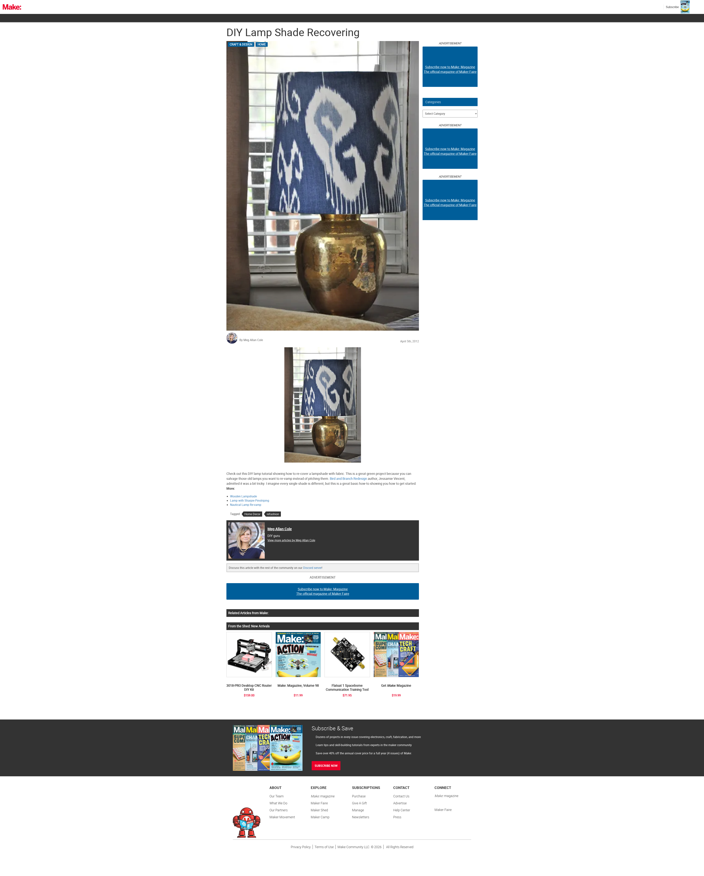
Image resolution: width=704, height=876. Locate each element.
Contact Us (401, 796)
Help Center (401, 810)
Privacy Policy (301, 847)
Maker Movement (282, 817)
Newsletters (360, 817)
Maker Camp (320, 817)
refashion (273, 514)
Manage (358, 810)
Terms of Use (324, 847)
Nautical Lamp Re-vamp (245, 505)
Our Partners (279, 810)
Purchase (359, 796)
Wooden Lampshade (243, 496)
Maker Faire (319, 803)
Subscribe (672, 7)
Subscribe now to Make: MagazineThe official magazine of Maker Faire (322, 591)
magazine (323, 796)
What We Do (278, 803)
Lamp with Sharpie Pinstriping (249, 500)
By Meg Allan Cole (251, 340)
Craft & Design (241, 44)
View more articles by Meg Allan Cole (291, 540)
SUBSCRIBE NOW (326, 766)
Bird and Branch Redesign (348, 478)
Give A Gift (359, 803)
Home (262, 44)
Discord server (312, 568)
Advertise (400, 803)
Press (397, 817)
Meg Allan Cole (279, 528)
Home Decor (252, 514)
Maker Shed (319, 810)
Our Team (277, 796)
